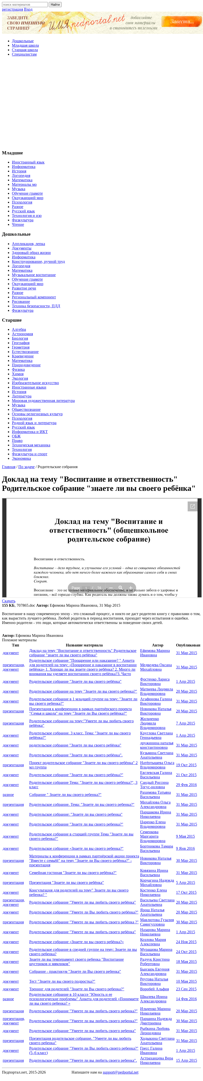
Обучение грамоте (27, 193)
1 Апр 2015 (185, 681)
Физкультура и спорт (29, 454)
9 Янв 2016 (185, 848)
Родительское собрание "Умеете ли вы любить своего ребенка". (83, 1060)
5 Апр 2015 (185, 882)
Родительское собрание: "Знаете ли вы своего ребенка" (76, 814)
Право (17, 440)
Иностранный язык (28, 162)
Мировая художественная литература (43, 400)
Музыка (18, 189)
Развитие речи (24, 288)
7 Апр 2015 (185, 723)
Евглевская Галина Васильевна (156, 774)
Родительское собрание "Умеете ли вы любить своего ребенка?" (83, 1011)
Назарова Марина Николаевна (155, 932)
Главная (8, 467)
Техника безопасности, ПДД (36, 306)
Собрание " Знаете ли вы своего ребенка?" (65, 794)
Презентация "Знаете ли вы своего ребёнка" (66, 882)
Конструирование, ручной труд (38, 261)
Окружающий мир (27, 198)
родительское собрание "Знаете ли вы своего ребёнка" (75, 745)
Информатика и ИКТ (30, 432)
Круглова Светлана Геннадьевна (156, 735)
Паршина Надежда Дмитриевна (156, 1021)
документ (11, 653)
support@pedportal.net (120, 1072)
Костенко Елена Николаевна (153, 892)
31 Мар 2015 (186, 653)
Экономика (21, 458)
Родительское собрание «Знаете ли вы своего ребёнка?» (76, 942)
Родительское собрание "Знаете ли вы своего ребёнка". (76, 755)
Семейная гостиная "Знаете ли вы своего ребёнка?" (73, 873)
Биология (20, 338)
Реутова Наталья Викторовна (154, 981)
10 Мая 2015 (186, 981)
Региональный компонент (34, 297)
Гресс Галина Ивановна (151, 1050)
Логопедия (21, 175)
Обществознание (26, 409)
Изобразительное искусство (35, 383)
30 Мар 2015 (186, 860)
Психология (22, 202)
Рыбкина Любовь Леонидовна (155, 1030)
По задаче (26, 467)
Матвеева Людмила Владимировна (156, 691)
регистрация (12, 9)
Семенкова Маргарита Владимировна (152, 836)
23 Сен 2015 (186, 989)
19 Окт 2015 (186, 765)
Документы (21, 248)
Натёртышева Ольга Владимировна (157, 765)
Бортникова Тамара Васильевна (156, 848)
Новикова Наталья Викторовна (155, 711)
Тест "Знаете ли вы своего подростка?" (62, 981)
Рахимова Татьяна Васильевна (155, 794)
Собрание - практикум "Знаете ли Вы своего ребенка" (75, 971)
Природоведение (26, 365)
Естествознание (25, 352)
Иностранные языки (29, 387)
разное (8, 794)
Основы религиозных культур (37, 414)
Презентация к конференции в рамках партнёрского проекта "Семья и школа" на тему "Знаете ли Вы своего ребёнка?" (80, 711)
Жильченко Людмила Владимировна (152, 723)
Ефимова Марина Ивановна (155, 652)
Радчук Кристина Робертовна (155, 961)
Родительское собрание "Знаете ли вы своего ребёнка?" (76, 775)
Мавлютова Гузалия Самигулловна (157, 922)
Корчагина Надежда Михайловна (157, 882)
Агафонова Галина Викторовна (156, 701)
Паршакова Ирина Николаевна (155, 814)
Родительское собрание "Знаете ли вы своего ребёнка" (75, 681)
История (19, 171)
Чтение (18, 224)
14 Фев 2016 (186, 999)
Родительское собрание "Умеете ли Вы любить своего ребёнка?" (83, 912)
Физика (18, 369)
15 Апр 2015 (186, 1060)
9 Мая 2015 (185, 836)
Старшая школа (25, 50)
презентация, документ (14, 667)
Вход (28, 9)
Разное (17, 207)
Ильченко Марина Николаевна (155, 1011)
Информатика (23, 167)
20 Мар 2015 (186, 691)
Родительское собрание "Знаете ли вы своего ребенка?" (76, 824)
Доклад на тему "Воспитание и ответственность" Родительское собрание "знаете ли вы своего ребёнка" (82, 652)
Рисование (21, 301)
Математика (22, 180)
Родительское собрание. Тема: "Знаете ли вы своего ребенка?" (81, 804)
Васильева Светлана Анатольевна (157, 902)
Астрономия (22, 334)
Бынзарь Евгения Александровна (154, 971)
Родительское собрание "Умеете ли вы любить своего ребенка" (82, 1031)
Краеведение (23, 356)
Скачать (8, 601)
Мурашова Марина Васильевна (156, 951)
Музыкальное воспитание (34, 275)
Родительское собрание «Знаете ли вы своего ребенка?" (76, 848)
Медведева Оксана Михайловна (156, 667)
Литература (21, 396)
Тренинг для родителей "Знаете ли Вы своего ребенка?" (76, 989)
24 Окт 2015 (186, 952)
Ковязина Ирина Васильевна (154, 872)
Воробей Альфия (154, 989)
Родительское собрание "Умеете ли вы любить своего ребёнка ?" (84, 922)
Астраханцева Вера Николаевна (156, 1060)
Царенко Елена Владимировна (153, 824)
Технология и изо (27, 215)
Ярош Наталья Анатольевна (152, 912)
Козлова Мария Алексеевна (153, 941)
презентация (13, 711)
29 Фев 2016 (186, 785)
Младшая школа (25, 45)
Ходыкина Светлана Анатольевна (157, 1040)
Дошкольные (23, 41)
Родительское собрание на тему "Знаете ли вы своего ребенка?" (83, 691)
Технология (22, 449)
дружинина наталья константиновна (156, 745)
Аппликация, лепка (28, 244)
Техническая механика (31, 445)
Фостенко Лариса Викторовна (155, 681)
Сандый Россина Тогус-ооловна (154, 784)
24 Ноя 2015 (186, 942)
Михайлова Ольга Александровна (155, 804)
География (20, 343)
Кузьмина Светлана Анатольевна (156, 755)
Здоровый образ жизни (31, 252)
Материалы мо (24, 184)
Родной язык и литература (34, 423)
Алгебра (19, 329)
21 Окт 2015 (186, 775)
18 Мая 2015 (186, 961)
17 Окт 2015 (186, 892)
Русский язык (23, 211)
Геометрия (20, 347)
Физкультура (22, 220)
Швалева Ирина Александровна (153, 999)
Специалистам (24, 54)
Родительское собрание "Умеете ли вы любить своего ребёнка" (82, 902)
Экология (20, 378)
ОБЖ (16, 436)
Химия (18, 374)
